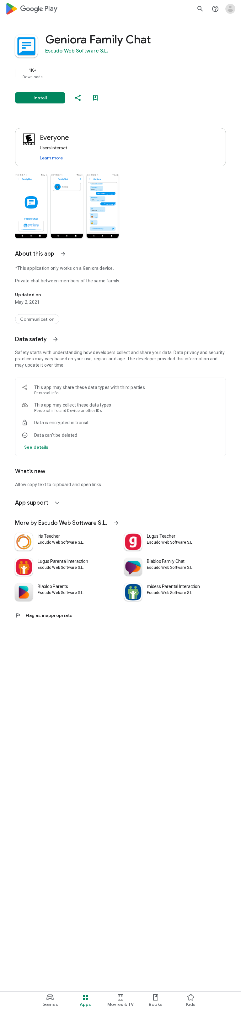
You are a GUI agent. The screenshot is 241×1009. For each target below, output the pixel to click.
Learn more (51, 158)
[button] (31, 206)
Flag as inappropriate (43, 615)
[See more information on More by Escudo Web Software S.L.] (116, 522)
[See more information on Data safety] (55, 339)
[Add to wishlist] (95, 97)
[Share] (77, 97)
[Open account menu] (230, 8)
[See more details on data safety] (36, 447)
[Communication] (37, 319)
